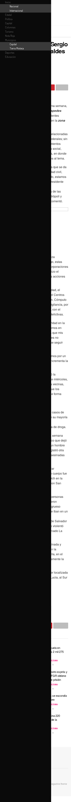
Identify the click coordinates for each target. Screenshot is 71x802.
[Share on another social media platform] (62, 87)
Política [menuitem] (8, 19)
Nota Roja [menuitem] (10, 35)
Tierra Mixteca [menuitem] (17, 48)
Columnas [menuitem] (10, 27)
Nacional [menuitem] (14, 6)
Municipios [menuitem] (10, 40)
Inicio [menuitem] (8, 2)
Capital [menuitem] (8, 23)
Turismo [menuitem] (9, 31)
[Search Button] (66, 31)
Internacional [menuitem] (16, 10)
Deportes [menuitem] (9, 52)
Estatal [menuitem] (8, 14)
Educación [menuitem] (10, 56)
